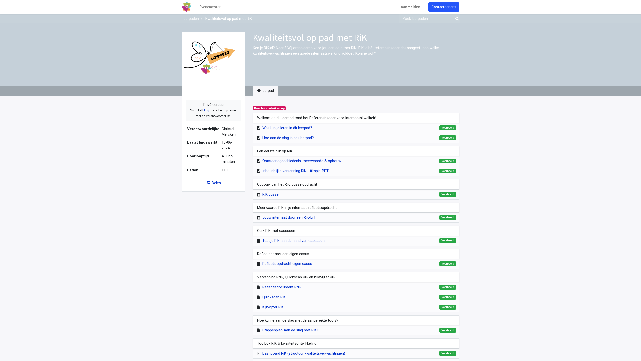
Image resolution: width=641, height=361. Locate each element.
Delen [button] (216, 182)
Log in (208, 110)
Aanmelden (410, 6)
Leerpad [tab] (267, 90)
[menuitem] (210, 7)
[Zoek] (456, 18)
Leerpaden (190, 18)
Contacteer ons (444, 6)
